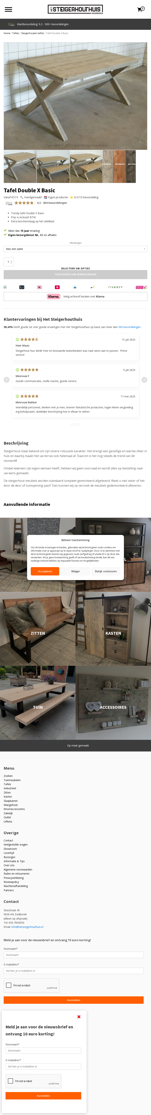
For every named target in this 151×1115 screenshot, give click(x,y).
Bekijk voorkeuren (106, 571)
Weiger (75, 571)
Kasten (8, 796)
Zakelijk (8, 813)
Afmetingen (76, 243)
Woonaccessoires (14, 809)
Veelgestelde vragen (16, 844)
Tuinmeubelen (12, 780)
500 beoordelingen (129, 327)
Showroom (10, 849)
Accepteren (45, 571)
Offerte (8, 821)
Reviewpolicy (11, 882)
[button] (141, 48)
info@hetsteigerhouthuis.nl (27, 927)
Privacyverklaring (14, 878)
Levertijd (9, 853)
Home (7, 33)
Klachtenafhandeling (16, 886)
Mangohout (11, 805)
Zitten (7, 792)
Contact (8, 840)
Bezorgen (9, 857)
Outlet (7, 817)
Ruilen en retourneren (16, 873)
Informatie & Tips (14, 861)
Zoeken (8, 776)
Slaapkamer (11, 801)
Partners (9, 890)
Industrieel (10, 788)
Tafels (15, 33)
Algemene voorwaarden (18, 869)
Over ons (9, 865)
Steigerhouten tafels (32, 33)
